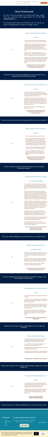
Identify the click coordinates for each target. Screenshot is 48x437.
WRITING (6, 422)
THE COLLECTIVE (35, 1)
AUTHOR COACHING (8, 421)
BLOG (28, 3)
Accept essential (43, 433)
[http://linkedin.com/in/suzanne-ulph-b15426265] (45, 422)
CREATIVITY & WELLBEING (21, 3)
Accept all (36, 433)
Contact (6, 425)
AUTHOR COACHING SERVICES (25, 1)
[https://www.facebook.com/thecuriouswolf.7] (44, 422)
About (6, 420)
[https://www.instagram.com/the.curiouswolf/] (42, 422)
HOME (17, 1)
